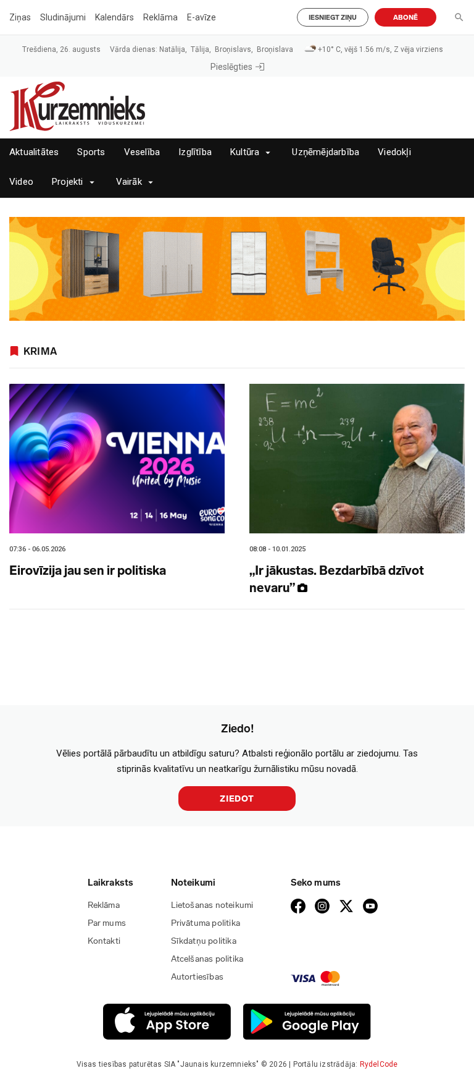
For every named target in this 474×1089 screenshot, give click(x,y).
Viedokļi (394, 152)
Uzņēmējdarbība (325, 152)
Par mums (107, 923)
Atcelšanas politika (207, 959)
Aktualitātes (34, 152)
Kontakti (104, 941)
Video (21, 182)
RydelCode (379, 1064)
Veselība (142, 152)
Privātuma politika (206, 923)
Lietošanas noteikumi (212, 905)
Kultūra (244, 152)
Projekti (67, 182)
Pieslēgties (231, 67)
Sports (91, 152)
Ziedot (237, 799)
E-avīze (201, 17)
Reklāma (160, 17)
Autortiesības (197, 977)
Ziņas (20, 17)
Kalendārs (114, 17)
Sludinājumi (63, 17)
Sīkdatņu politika (203, 941)
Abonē (405, 18)
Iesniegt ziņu (333, 18)
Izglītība (195, 152)
